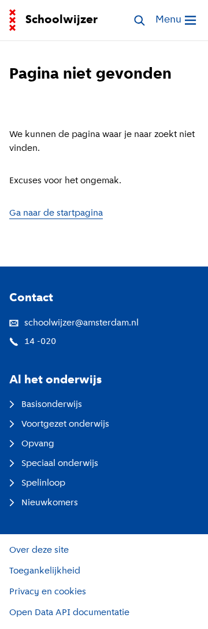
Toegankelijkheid (44, 571)
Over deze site (39, 550)
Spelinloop (43, 483)
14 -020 (40, 341)
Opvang (37, 444)
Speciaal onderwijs (59, 463)
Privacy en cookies (47, 592)
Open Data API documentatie (69, 612)
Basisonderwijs (51, 404)
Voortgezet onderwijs (65, 424)
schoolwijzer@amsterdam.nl (81, 323)
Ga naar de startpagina (56, 213)
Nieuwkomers (49, 503)
